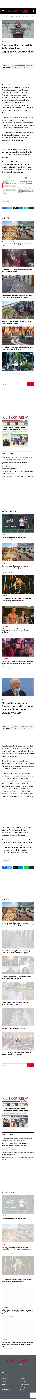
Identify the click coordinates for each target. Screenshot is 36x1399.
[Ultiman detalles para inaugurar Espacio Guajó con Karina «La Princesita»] (18, 584)
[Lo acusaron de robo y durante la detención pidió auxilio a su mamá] (18, 258)
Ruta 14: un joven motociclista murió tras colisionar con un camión (16, 322)
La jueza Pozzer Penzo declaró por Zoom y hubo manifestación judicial (16, 977)
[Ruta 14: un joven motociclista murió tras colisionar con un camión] (18, 310)
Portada (4, 16)
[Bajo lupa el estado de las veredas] (18, 1017)
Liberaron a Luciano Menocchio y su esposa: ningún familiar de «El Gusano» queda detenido (17, 631)
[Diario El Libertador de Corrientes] (18, 11)
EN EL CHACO (8, 453)
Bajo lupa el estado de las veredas (13, 1028)
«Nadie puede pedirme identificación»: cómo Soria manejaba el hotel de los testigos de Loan (17, 663)
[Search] (33, 11)
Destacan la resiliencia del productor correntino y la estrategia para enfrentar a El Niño (18, 244)
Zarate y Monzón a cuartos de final (14, 537)
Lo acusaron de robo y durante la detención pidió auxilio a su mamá (17, 270)
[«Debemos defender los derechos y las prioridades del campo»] (18, 991)
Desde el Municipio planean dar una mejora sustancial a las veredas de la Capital (17, 296)
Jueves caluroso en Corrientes (12, 373)
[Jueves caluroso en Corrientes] (18, 361)
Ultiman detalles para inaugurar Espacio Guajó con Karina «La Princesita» (16, 599)
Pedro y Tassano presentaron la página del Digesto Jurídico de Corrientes (17, 1053)
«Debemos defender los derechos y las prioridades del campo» (15, 1003)
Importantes (6, 860)
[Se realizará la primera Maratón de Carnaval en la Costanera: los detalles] (18, 336)
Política (4, 41)
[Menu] (3, 11)
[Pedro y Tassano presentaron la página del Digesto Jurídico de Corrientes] (18, 1041)
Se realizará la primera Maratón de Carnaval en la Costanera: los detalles (17, 348)
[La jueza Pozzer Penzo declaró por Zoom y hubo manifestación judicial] (18, 965)
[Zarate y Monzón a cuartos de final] (18, 523)
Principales (6, 201)
